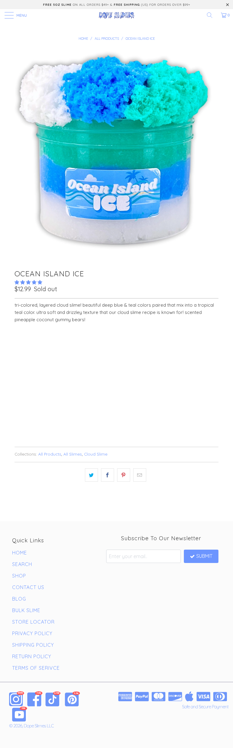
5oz (21, 343)
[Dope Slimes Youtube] (19, 714)
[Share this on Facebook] (107, 475)
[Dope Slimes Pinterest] (72, 698)
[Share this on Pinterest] (123, 475)
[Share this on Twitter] (91, 475)
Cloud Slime (95, 454)
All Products (49, 454)
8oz (38, 343)
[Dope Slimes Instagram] (16, 698)
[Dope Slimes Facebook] (34, 698)
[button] (28, 282)
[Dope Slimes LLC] (116, 15)
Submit (204, 556)
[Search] (211, 15)
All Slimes (72, 454)
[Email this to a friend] (139, 475)
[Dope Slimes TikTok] (53, 698)
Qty (18, 360)
